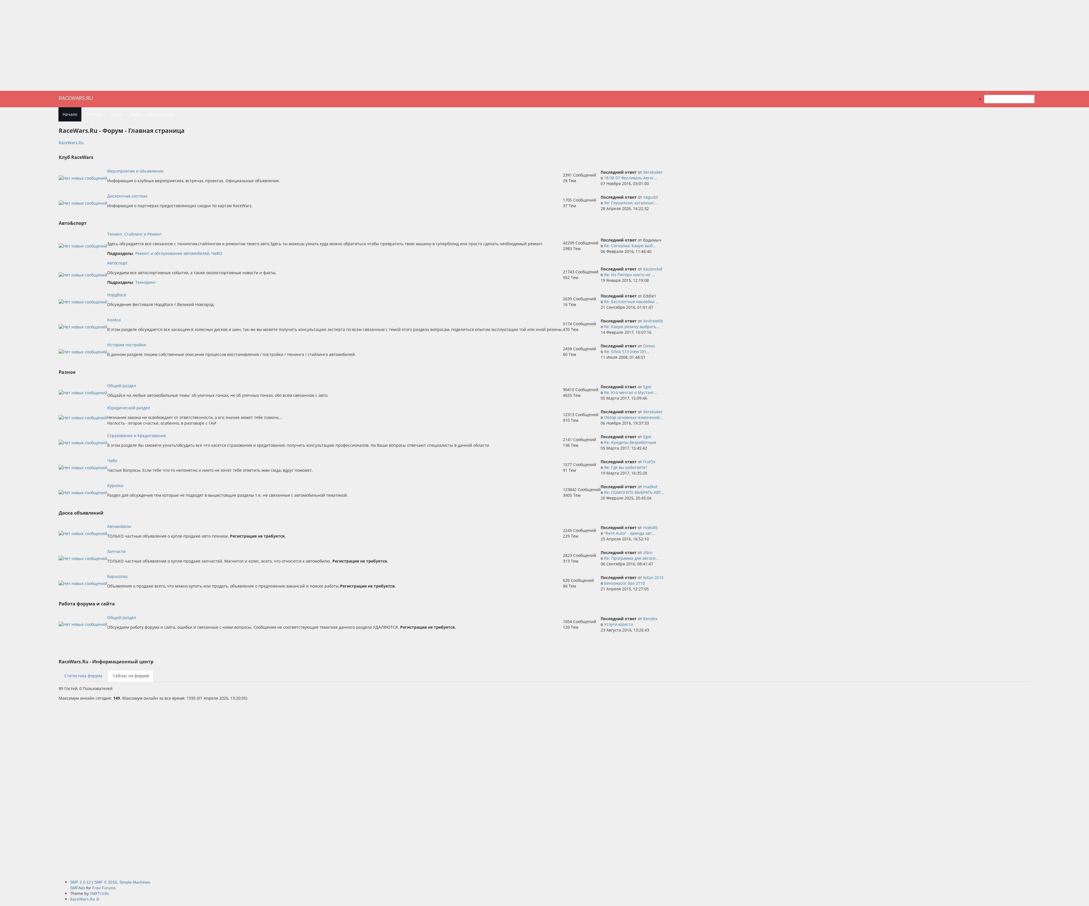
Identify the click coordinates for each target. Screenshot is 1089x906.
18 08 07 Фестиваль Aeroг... (630, 178)
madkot (650, 486)
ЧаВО (216, 253)
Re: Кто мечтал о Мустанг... (630, 392)
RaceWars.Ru (76, 98)
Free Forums (104, 888)
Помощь (94, 114)
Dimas (649, 346)
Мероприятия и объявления (135, 171)
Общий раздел (121, 385)
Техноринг (145, 282)
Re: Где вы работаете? (625, 467)
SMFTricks (99, 893)
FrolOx (649, 461)
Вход (135, 114)
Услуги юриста (618, 624)
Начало (70, 114)
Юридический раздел (128, 407)
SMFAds (77, 888)
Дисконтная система (127, 196)
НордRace (116, 294)
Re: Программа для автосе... (631, 558)
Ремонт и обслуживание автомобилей (172, 253)
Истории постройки (126, 344)
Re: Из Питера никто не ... (629, 274)
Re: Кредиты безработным (630, 442)
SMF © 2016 (105, 882)
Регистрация (160, 114)
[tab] (83, 676)
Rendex (650, 618)
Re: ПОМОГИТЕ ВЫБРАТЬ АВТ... (634, 492)
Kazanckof (652, 269)
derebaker (653, 172)
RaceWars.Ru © (85, 899)
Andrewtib (653, 321)
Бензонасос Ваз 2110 (624, 583)
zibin (648, 552)
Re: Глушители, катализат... (630, 202)
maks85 (650, 527)
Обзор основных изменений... (633, 417)
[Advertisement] (544, 45)
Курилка (115, 485)
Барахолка (117, 576)
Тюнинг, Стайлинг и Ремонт (134, 234)
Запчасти (116, 551)
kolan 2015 (653, 577)
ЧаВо (112, 460)
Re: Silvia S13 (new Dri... (626, 351)
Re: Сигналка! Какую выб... (630, 245)
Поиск (116, 114)
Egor (647, 386)
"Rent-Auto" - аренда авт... (629, 533)
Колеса (114, 319)
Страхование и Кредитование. (137, 435)
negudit (650, 197)
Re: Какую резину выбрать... (632, 326)
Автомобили (119, 526)
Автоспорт (117, 263)
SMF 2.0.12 (80, 882)
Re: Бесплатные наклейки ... (631, 301)
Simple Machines (134, 882)
